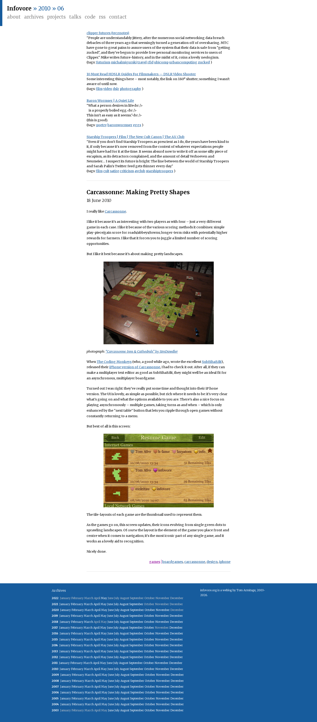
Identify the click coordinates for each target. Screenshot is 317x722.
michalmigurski (124, 62)
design (212, 562)
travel (142, 62)
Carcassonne (115, 211)
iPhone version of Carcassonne (134, 367)
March (88, 604)
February (77, 604)
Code (90, 17)
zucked (204, 62)
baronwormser (119, 125)
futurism (103, 62)
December (176, 615)
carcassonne (194, 562)
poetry (101, 125)
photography (130, 89)
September (136, 604)
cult (106, 171)
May (104, 598)
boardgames (172, 562)
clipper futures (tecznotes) (108, 33)
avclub (140, 171)
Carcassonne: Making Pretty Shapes (138, 192)
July (116, 604)
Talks (75, 17)
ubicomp (161, 62)
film (99, 89)
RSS (102, 17)
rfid (150, 62)
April (97, 604)
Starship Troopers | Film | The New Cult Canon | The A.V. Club (135, 137)
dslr (116, 89)
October (150, 610)
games (154, 562)
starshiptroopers (159, 171)
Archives (34, 17)
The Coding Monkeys (114, 362)
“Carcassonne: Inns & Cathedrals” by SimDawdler (142, 351)
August (124, 604)
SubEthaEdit (211, 362)
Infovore (19, 8)
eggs (137, 125)
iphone (224, 562)
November (163, 610)
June (110, 604)
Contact (118, 17)
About (14, 17)
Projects (56, 17)
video (107, 89)
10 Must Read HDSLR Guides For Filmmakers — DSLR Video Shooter (141, 74)
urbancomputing (183, 62)
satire (114, 171)
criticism (127, 171)
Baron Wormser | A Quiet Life (110, 100)
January (64, 604)
